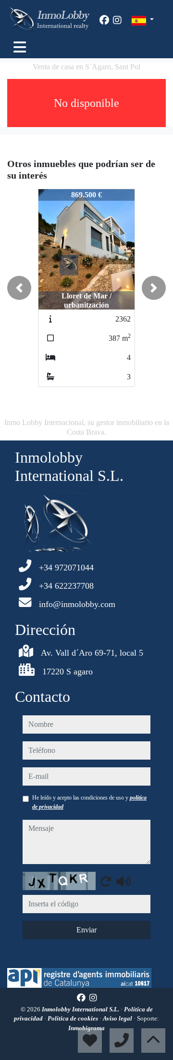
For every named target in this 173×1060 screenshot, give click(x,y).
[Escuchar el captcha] (123, 881)
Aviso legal (118, 1018)
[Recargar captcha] (105, 881)
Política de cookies (73, 1018)
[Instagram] (117, 20)
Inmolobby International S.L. (81, 1009)
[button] (19, 288)
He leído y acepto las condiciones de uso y (89, 802)
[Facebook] (104, 20)
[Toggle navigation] (20, 47)
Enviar (86, 930)
